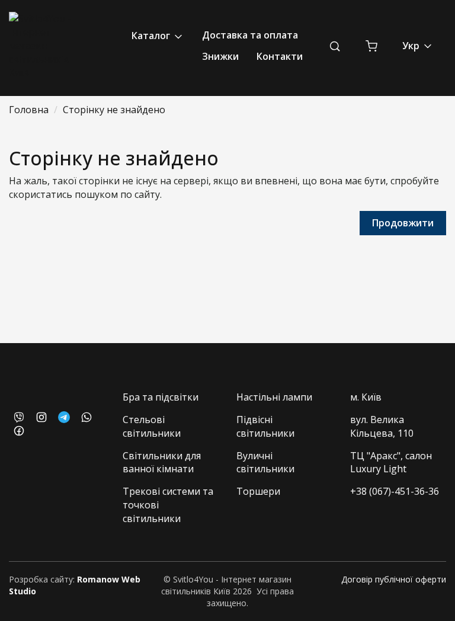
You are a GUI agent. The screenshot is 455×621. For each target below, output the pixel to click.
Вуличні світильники (265, 462)
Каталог (152, 35)
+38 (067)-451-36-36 (394, 491)
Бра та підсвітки (160, 397)
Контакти (280, 56)
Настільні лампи (274, 397)
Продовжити (403, 222)
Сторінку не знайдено (114, 109)
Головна (29, 109)
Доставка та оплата (250, 34)
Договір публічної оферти (393, 579)
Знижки (220, 56)
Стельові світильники (152, 426)
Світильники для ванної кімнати (162, 462)
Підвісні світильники (265, 426)
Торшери (258, 491)
